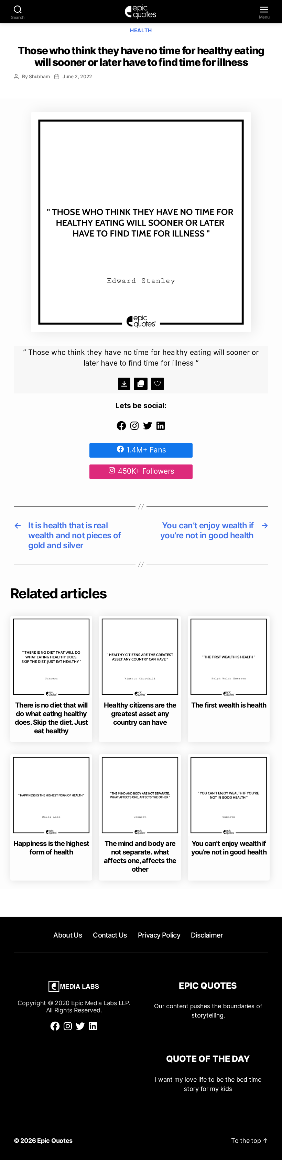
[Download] (124, 384)
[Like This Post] (157, 384)
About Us (67, 935)
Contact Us (110, 935)
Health (141, 30)
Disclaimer (207, 935)
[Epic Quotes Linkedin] (160, 428)
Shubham (39, 76)
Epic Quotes (55, 1140)
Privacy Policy (159, 935)
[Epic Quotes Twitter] (147, 428)
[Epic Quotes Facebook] (121, 428)
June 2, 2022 (77, 76)
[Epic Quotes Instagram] (134, 428)
